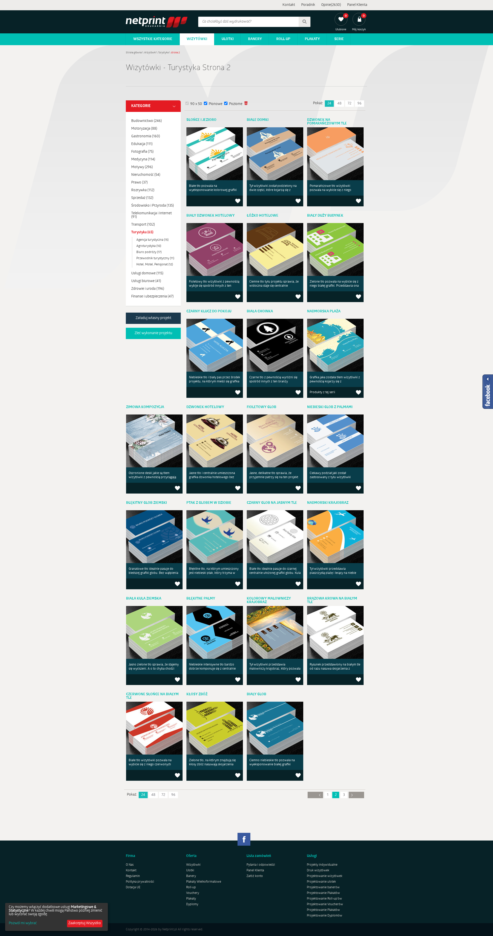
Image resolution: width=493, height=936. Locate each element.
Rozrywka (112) (142, 190)
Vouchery (192, 893)
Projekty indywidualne (322, 864)
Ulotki (228, 39)
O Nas (130, 864)
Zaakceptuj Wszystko (84, 923)
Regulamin (133, 876)
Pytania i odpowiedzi (260, 864)
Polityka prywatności (140, 881)
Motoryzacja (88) (144, 129)
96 (359, 103)
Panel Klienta (357, 5)
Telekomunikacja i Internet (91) (151, 215)
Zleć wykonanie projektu (153, 333)
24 (329, 103)
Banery (255, 39)
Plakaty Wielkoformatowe (203, 881)
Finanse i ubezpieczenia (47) (152, 296)
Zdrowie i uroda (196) (147, 289)
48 (339, 103)
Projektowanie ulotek (321, 881)
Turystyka (163, 52)
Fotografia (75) (142, 152)
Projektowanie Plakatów (323, 893)
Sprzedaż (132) (142, 198)
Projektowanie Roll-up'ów (324, 898)
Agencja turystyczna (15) (152, 240)
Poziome (235, 104)
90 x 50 (196, 104)
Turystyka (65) (142, 232)
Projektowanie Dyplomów (324, 915)
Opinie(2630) (331, 5)
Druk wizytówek (318, 870)
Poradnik (308, 5)
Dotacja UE (133, 887)
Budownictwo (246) (146, 121)
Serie (339, 39)
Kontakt (288, 5)
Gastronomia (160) (145, 136)
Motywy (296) (142, 167)
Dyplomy (192, 904)
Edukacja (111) (142, 144)
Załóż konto (254, 876)
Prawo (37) (139, 183)
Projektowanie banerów (323, 887)
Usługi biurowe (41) (146, 281)
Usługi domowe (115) (147, 273)
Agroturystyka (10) (148, 246)
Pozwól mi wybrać (23, 923)
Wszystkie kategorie (152, 39)
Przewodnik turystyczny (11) (155, 258)
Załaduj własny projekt (153, 318)
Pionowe (215, 104)
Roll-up (283, 39)
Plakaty (312, 39)
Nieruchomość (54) (145, 175)
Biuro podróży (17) (149, 252)
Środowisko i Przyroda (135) (152, 206)
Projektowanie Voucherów (325, 904)
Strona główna (134, 52)
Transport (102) (143, 225)
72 (349, 103)
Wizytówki (197, 39)
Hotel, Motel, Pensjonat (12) (154, 264)
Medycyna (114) (143, 159)
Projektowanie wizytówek (324, 876)
